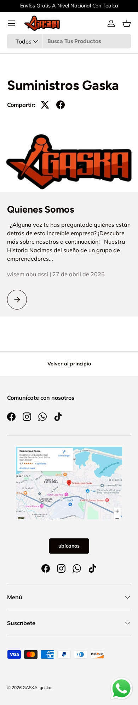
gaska (45, 687)
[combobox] (69, 41)
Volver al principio (69, 363)
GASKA (30, 687)
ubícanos (69, 546)
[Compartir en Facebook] (60, 104)
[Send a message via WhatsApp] (121, 688)
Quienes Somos (40, 209)
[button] (126, 23)
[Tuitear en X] (45, 104)
